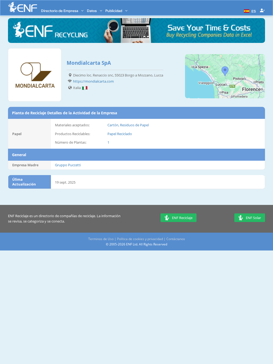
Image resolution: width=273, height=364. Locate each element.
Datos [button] (92, 11)
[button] (249, 11)
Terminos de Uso (101, 239)
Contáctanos (175, 239)
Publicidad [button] (114, 11)
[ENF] (22, 7)
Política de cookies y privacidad (140, 239)
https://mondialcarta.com (93, 81)
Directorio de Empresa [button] (60, 11)
